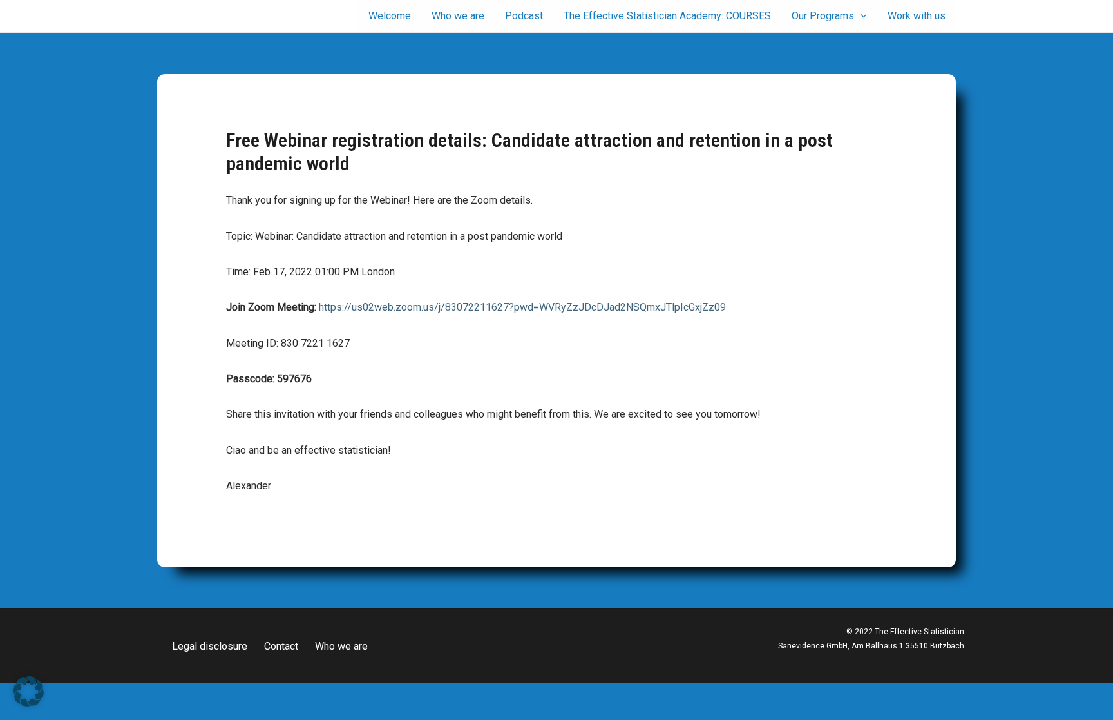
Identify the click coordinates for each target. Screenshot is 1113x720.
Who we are (341, 646)
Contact (281, 646)
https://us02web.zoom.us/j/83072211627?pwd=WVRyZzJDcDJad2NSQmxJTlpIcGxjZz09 (522, 307)
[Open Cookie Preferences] (28, 703)
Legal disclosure (209, 646)
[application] (860, 16)
